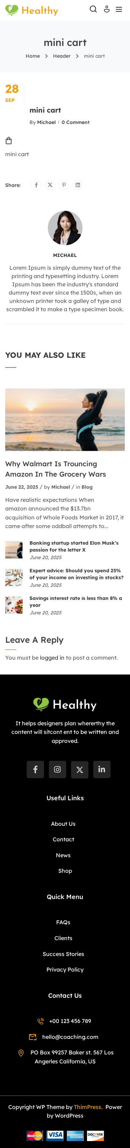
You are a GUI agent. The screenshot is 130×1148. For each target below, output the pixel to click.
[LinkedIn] (102, 769)
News (63, 855)
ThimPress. (89, 1106)
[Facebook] (36, 185)
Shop (65, 870)
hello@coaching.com (70, 1036)
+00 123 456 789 (70, 1020)
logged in (52, 657)
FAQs (63, 922)
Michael (46, 122)
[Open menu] (120, 10)
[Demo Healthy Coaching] (31, 9)
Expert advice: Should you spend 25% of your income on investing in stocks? (76, 574)
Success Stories (63, 953)
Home (33, 56)
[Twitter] (50, 185)
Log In (107, 11)
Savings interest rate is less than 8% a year (75, 601)
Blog (87, 487)
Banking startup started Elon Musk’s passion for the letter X (74, 546)
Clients (63, 938)
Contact (63, 839)
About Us (63, 823)
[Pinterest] (64, 185)
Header (62, 56)
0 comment (75, 122)
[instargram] (57, 769)
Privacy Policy (65, 969)
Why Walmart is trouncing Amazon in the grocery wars (55, 468)
